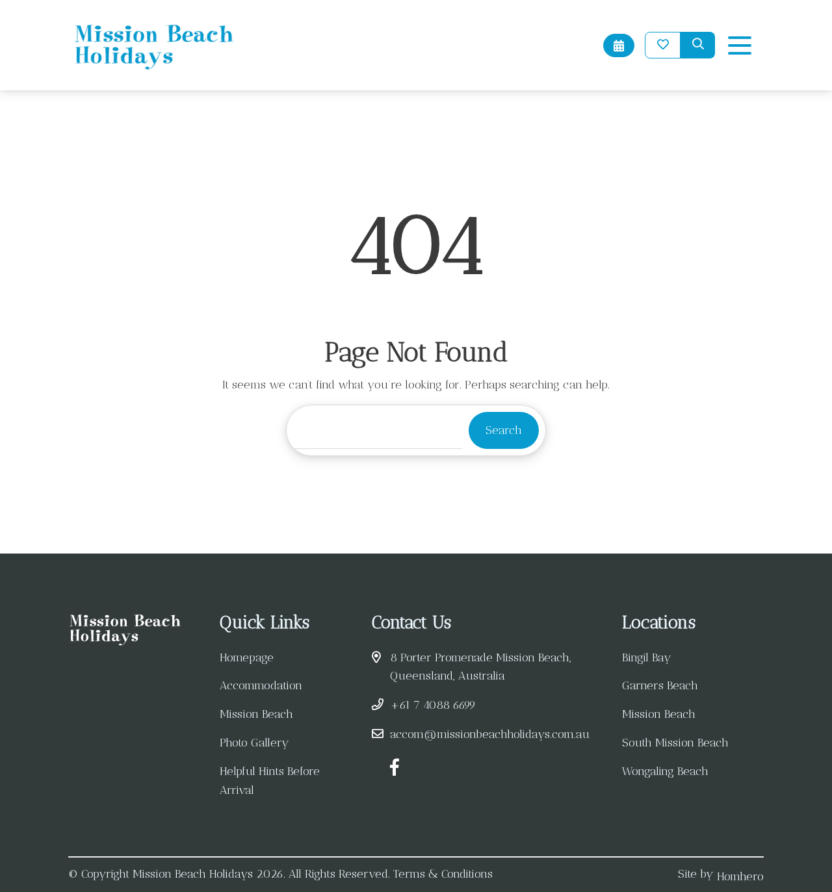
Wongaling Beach (665, 771)
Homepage (247, 657)
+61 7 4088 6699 (433, 705)
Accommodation (261, 685)
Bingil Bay (646, 657)
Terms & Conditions (443, 874)
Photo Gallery (254, 742)
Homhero (740, 876)
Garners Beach (660, 685)
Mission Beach (256, 714)
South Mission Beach (675, 742)
